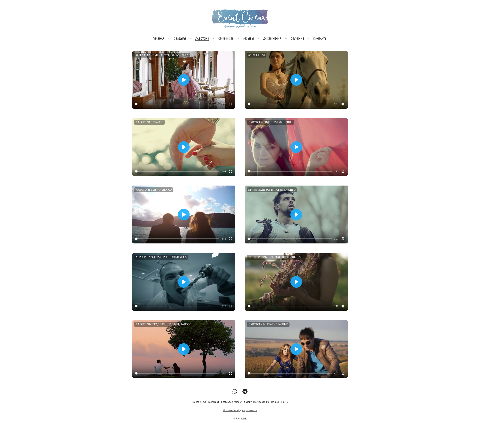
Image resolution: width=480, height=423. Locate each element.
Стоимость (226, 38)
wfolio (244, 418)
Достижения (272, 38)
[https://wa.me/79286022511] (234, 391)
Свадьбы (180, 38)
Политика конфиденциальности (240, 410)
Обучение (297, 38)
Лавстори (202, 38)
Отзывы (248, 38)
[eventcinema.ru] (240, 18)
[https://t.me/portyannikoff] (245, 391)
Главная (158, 38)
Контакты (320, 38)
